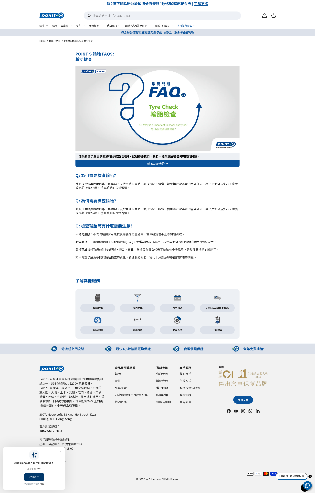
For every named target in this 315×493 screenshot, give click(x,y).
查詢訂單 (185, 402)
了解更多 (187, 3)
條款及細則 (163, 402)
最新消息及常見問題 (136, 25)
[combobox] (162, 15)
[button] (273, 15)
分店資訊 (112, 25)
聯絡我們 (162, 381)
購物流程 (185, 395)
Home (42, 41)
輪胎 (41, 25)
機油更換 (121, 402)
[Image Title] (97, 298)
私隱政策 (162, 395)
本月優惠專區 (184, 25)
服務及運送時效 (189, 388)
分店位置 (162, 373)
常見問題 (162, 388)
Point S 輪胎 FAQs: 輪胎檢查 (78, 41)
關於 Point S (162, 25)
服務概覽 (94, 25)
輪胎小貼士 (55, 41)
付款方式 (185, 381)
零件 (78, 25)
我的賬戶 (185, 373)
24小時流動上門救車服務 (131, 395)
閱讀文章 (243, 400)
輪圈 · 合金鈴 (60, 25)
